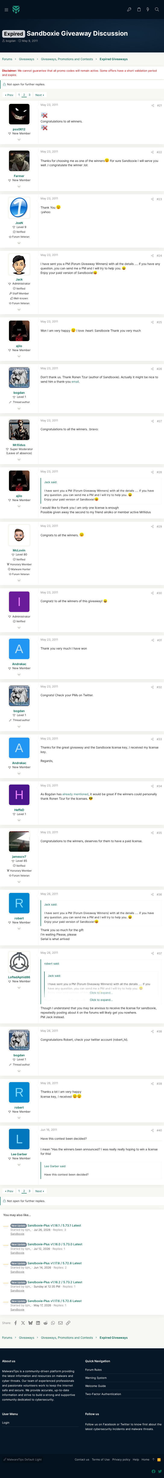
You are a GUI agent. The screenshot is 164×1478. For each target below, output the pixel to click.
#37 (159, 953)
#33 (159, 739)
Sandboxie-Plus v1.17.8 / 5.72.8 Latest (47, 1263)
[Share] (153, 105)
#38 (159, 1031)
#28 (159, 472)
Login (5, 1422)
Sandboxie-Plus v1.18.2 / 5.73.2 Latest (47, 1282)
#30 (159, 593)
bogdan (11, 40)
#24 (159, 255)
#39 (159, 1083)
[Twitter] (93, 1437)
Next (38, 95)
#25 (159, 322)
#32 (159, 687)
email (75, 381)
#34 (159, 786)
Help (136, 1459)
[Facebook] (87, 1437)
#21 (159, 105)
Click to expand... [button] (101, 999)
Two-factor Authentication (103, 1394)
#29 (159, 526)
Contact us (82, 1459)
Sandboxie (17, 1233)
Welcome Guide (95, 1386)
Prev (10, 95)
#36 (159, 894)
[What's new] (148, 9)
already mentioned (75, 794)
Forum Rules (93, 1369)
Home (145, 1459)
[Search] (157, 9)
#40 (159, 1130)
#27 (159, 421)
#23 (159, 199)
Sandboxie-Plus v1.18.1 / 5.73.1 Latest (46, 1225)
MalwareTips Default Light (24, 1459)
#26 (159, 369)
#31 (159, 640)
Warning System (96, 1377)
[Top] (153, 1459)
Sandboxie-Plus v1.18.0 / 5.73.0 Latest (47, 1244)
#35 (159, 832)
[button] (6, 9)
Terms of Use (101, 1459)
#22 (159, 152)
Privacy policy (121, 1459)
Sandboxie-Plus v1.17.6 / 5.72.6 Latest (47, 1301)
